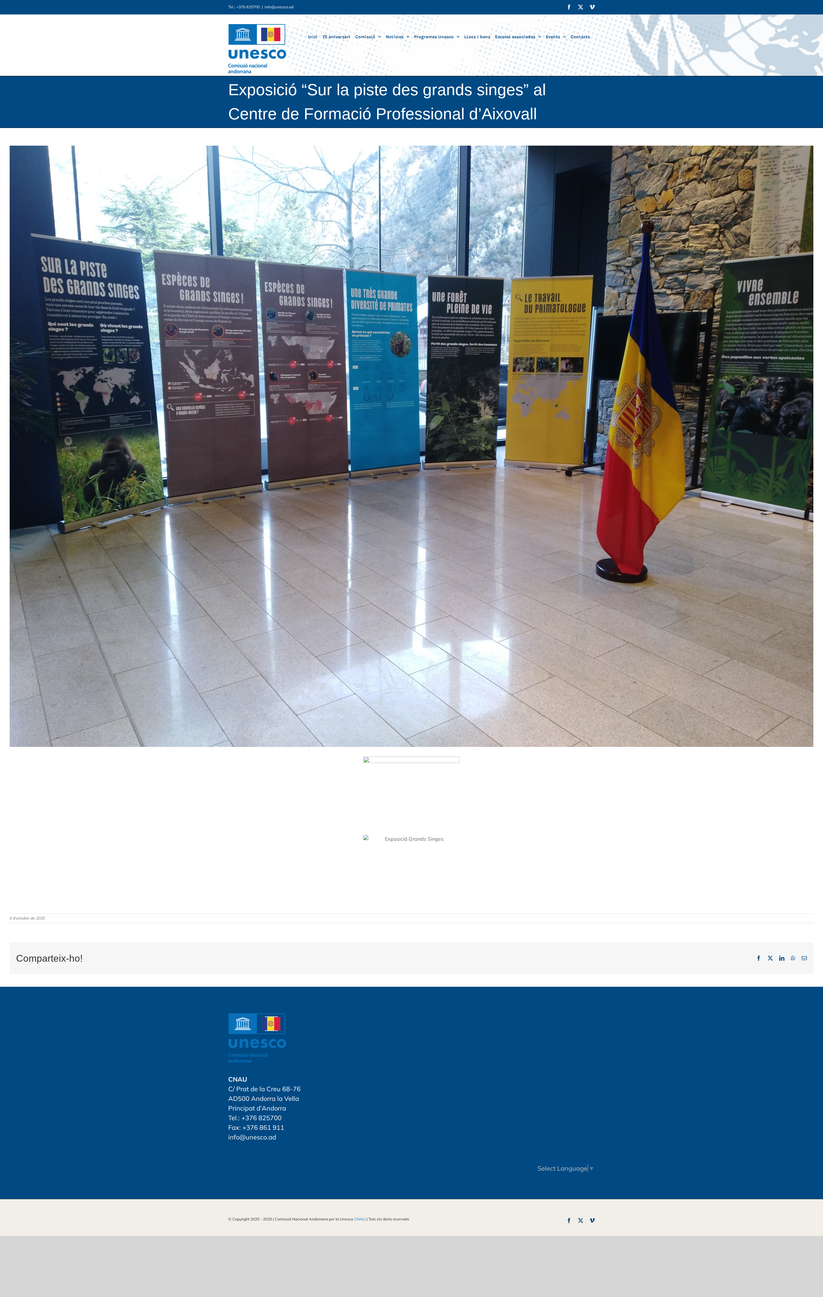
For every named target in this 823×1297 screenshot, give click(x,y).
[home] (257, 1018)
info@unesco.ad (279, 7)
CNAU (360, 1219)
